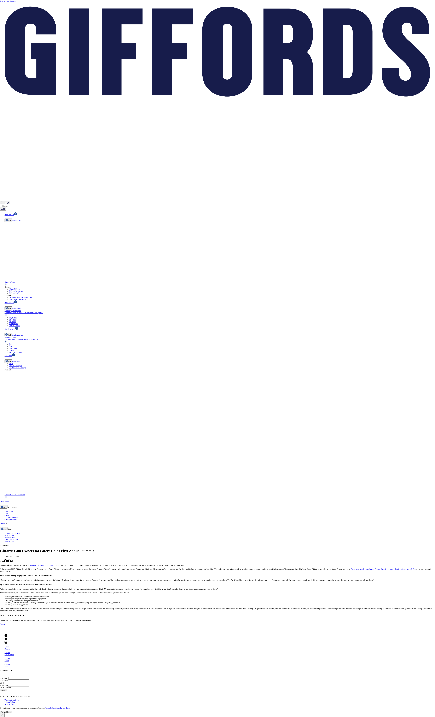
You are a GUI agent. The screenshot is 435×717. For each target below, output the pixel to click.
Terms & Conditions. (52, 708)
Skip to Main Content (7, 1)
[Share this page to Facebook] (5, 561)
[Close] (2, 715)
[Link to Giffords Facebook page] (6, 636)
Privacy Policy (10, 702)
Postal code (4, 685)
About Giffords (14, 289)
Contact (7, 515)
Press (11, 364)
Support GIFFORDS (12, 533)
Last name (4, 681)
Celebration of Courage (17, 368)
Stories (7, 661)
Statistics (12, 350)
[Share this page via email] (11, 561)
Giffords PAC (14, 293)
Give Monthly (10, 535)
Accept (3, 712)
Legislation (13, 318)
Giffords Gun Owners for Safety (42, 565)
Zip (1, 683)
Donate (7, 649)
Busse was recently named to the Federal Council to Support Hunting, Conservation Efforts (383, 569)
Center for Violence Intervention (20, 297)
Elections (12, 322)
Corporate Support (11, 539)
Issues (11, 344)
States (11, 346)
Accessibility (9, 704)
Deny (9, 712)
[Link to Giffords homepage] (1, 631)
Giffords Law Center (16, 291)
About (7, 647)
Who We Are (16, 220)
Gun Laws (13, 348)
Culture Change (14, 326)
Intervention (13, 324)
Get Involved (9, 655)
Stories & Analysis (15, 366)
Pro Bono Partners (11, 517)
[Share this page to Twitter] (8, 561)
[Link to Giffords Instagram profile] (6, 643)
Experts (7, 659)
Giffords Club (9, 537)
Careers (7, 664)
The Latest (16, 361)
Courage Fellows (11, 519)
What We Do (16, 308)
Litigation (12, 320)
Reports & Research (16, 352)
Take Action (9, 511)
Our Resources (17, 335)
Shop (6, 513)
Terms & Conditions (12, 700)
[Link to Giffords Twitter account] (6, 640)
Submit (3, 690)
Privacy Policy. (65, 708)
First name (4, 678)
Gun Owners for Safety (17, 299)
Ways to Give (9, 541)
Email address (5, 688)
